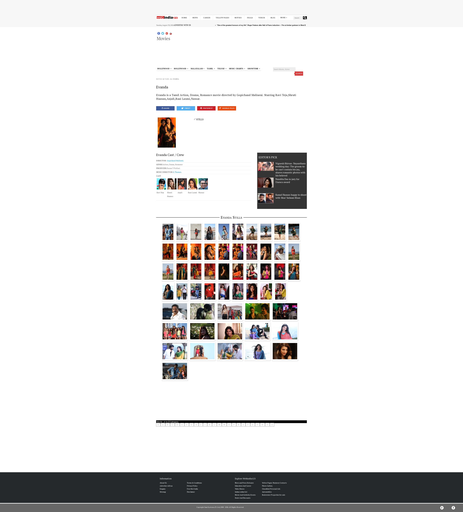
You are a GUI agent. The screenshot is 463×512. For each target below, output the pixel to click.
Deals (250, 18)
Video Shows (239, 489)
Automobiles (267, 492)
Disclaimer (191, 492)
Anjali (180, 192)
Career (206, 18)
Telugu (221, 68)
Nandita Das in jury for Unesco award (287, 181)
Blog (273, 18)
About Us (163, 483)
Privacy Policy (192, 486)
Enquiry (162, 489)
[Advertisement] (231, 5)
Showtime (253, 68)
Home (184, 18)
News (195, 18)
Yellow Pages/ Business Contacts (274, 483)
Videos (261, 18)
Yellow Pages (222, 18)
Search (299, 73)
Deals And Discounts (242, 498)
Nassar (201, 192)
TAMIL (210, 68)
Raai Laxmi (192, 192)
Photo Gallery (267, 486)
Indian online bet (241, 492)
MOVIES (159, 79)
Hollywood (180, 68)
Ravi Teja (160, 192)
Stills (200, 119)
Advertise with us (182, 25)
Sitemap (163, 492)
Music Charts (236, 68)
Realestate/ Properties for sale (273, 495)
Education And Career (243, 486)
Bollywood (163, 68)
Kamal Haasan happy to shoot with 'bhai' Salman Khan (291, 196)
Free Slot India (192, 489)
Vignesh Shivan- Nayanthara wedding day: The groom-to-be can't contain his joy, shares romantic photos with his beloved (290, 169)
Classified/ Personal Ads (271, 489)
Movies (238, 18)
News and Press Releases (244, 483)
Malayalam (197, 68)
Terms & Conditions (194, 483)
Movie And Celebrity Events (245, 495)
